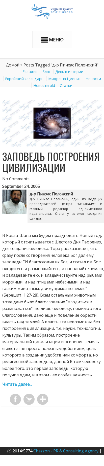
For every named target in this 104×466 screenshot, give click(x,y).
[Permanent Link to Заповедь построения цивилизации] (52, 145)
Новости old (44, 85)
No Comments (16, 179)
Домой (12, 65)
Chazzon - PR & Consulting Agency (65, 451)
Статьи (66, 85)
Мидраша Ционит (64, 78)
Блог (46, 71)
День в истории (69, 71)
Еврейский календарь (24, 78)
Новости (93, 78)
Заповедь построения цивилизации (51, 162)
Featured (30, 71)
